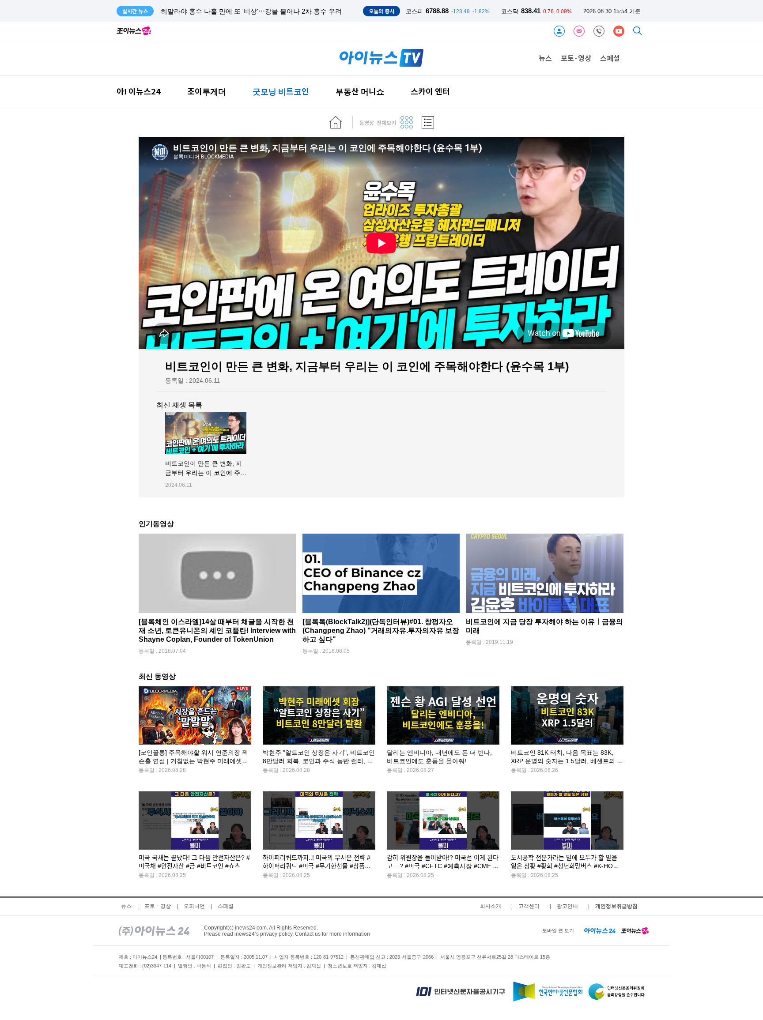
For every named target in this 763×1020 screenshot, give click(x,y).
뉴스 (545, 58)
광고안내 (567, 906)
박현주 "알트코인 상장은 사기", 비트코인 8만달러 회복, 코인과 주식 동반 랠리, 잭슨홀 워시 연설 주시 (319, 761)
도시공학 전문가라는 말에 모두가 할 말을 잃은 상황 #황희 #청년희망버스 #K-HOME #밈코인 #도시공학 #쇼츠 (566, 866)
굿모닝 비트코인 (281, 91)
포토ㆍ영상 (157, 906)
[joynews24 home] (635, 930)
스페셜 (610, 58)
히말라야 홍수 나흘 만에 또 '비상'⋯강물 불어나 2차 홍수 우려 (251, 11)
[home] (335, 122)
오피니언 (194, 906)
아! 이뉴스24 (139, 91)
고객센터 (529, 906)
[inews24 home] (154, 930)
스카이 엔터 (430, 91)
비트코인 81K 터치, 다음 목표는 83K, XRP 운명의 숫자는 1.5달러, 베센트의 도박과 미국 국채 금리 (567, 761)
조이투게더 (206, 91)
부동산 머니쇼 (360, 91)
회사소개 (490, 906)
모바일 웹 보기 (558, 930)
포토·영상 (576, 58)
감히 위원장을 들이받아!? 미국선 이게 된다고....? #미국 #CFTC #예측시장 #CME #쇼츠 (443, 866)
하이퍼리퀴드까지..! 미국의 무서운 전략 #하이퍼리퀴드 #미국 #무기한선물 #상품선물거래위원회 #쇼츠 (316, 866)
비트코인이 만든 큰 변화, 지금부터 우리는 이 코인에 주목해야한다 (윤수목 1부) (205, 473)
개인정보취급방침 (616, 906)
